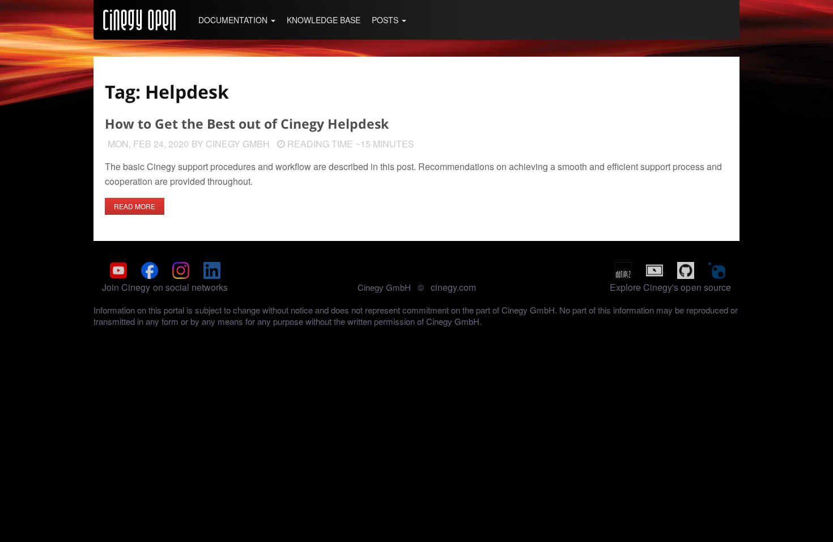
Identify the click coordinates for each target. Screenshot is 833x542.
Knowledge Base (323, 20)
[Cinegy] (139, 19)
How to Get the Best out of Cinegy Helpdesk (247, 124)
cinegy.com (453, 287)
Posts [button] (386, 20)
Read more (134, 206)
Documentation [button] (234, 20)
